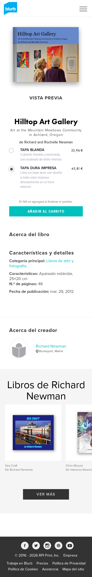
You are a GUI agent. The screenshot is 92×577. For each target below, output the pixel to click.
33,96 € (77, 150)
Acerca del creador (33, 330)
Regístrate (61, 9)
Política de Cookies (23, 569)
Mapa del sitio (73, 569)
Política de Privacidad (69, 563)
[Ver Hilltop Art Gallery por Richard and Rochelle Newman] (46, 54)
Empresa (70, 555)
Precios (42, 563)
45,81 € (77, 168)
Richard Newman (51, 346)
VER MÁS (46, 494)
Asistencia (50, 569)
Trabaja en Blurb (19, 563)
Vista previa (45, 98)
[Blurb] (9, 10)
